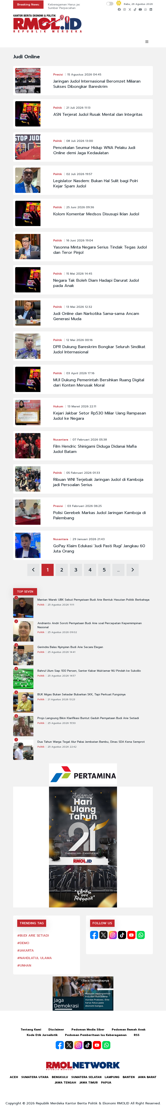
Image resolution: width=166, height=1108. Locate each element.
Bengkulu (60, 1077)
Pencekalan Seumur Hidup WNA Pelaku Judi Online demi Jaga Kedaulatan (94, 150)
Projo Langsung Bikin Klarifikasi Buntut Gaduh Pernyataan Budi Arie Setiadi (88, 718)
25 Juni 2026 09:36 (80, 207)
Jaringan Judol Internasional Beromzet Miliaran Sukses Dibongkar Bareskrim (96, 84)
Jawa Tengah (65, 1082)
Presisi (58, 74)
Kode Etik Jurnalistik (42, 1035)
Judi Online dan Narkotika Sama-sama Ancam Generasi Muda (96, 316)
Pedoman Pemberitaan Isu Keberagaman (96, 1035)
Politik (57, 108)
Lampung (112, 1077)
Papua (106, 1082)
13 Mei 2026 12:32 (79, 307)
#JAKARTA (25, 950)
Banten (129, 1077)
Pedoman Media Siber (87, 1029)
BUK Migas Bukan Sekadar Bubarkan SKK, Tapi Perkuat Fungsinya (81, 695)
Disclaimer (56, 1029)
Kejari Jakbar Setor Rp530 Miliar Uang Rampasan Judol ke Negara (99, 415)
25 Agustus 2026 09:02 (62, 632)
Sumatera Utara (35, 1077)
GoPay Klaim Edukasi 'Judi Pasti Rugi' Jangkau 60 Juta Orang (99, 548)
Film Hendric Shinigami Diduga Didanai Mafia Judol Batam (95, 449)
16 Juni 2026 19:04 (79, 240)
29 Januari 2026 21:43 (88, 539)
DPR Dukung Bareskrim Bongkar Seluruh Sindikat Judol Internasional (99, 349)
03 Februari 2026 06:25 (84, 506)
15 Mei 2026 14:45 (79, 274)
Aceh (14, 1077)
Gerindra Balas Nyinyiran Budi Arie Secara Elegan (70, 647)
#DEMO (23, 943)
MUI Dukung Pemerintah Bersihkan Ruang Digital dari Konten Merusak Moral (98, 382)
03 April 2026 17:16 (80, 373)
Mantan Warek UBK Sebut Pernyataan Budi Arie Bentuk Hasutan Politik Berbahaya (93, 600)
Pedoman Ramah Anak (129, 1029)
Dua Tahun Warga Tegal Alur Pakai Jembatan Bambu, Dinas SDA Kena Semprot (91, 742)
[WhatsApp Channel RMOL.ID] (141, 935)
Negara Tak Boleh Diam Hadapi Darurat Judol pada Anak (96, 283)
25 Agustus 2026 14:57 (62, 676)
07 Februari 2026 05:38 (89, 440)
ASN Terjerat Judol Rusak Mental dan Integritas (98, 114)
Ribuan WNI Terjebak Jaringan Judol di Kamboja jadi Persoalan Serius (98, 482)
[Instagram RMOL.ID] (113, 935)
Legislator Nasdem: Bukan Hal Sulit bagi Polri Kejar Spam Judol (95, 183)
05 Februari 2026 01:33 (83, 473)
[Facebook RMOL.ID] (94, 935)
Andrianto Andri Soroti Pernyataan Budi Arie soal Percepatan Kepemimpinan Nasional (89, 625)
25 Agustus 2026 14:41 (61, 652)
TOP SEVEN (25, 592)
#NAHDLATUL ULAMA (34, 958)
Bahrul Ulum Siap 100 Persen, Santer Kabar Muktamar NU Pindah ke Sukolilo (89, 671)
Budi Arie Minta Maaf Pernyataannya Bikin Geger (76, 6)
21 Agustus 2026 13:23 (61, 699)
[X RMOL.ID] (103, 935)
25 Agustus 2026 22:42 (62, 747)
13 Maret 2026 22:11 (81, 406)
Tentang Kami (31, 1029)
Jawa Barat (147, 1077)
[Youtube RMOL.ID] (131, 935)
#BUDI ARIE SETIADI (33, 935)
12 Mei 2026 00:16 (79, 340)
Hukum (58, 406)
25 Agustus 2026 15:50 (62, 723)
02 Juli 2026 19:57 (79, 174)
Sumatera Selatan (86, 1077)
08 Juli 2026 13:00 (79, 141)
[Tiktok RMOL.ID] (122, 935)
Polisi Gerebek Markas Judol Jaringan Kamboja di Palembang (99, 515)
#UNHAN (24, 965)
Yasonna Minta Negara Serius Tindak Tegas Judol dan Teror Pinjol (100, 249)
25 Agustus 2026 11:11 (61, 605)
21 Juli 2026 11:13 (78, 108)
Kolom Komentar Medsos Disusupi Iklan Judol (96, 214)
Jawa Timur (88, 1082)
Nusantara (60, 440)
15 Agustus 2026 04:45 (84, 74)
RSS (136, 1035)
